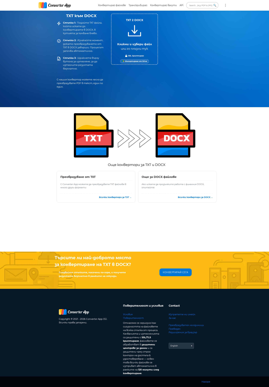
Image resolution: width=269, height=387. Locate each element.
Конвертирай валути (163, 5)
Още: (225, 5)
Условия (128, 314)
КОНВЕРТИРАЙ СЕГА (175, 272)
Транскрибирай (138, 5)
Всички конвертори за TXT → (115, 197)
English (174, 345)
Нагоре (205, 381)
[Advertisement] (134, 229)
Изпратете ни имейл (182, 314)
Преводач (174, 329)
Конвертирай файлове (112, 5)
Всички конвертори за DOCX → (195, 197)
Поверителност (133, 318)
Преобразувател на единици (186, 325)
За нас (172, 318)
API (181, 5)
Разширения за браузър (183, 332)
